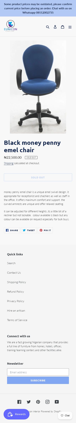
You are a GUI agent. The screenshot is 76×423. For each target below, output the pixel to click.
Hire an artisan (16, 310)
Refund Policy (15, 291)
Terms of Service (17, 320)
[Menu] (70, 26)
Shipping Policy (16, 282)
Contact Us (14, 272)
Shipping (8, 163)
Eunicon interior (32, 411)
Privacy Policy (15, 301)
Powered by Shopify (51, 411)
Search (11, 263)
